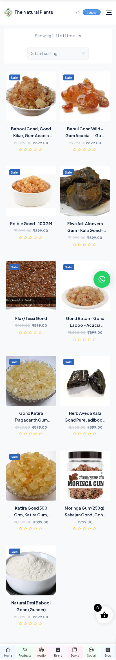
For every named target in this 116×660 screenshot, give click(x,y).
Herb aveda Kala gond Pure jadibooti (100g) (85, 420)
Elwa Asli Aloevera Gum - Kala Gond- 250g (85, 230)
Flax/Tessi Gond (31, 318)
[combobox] (58, 53)
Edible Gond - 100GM (31, 223)
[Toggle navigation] (109, 12)
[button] (101, 279)
